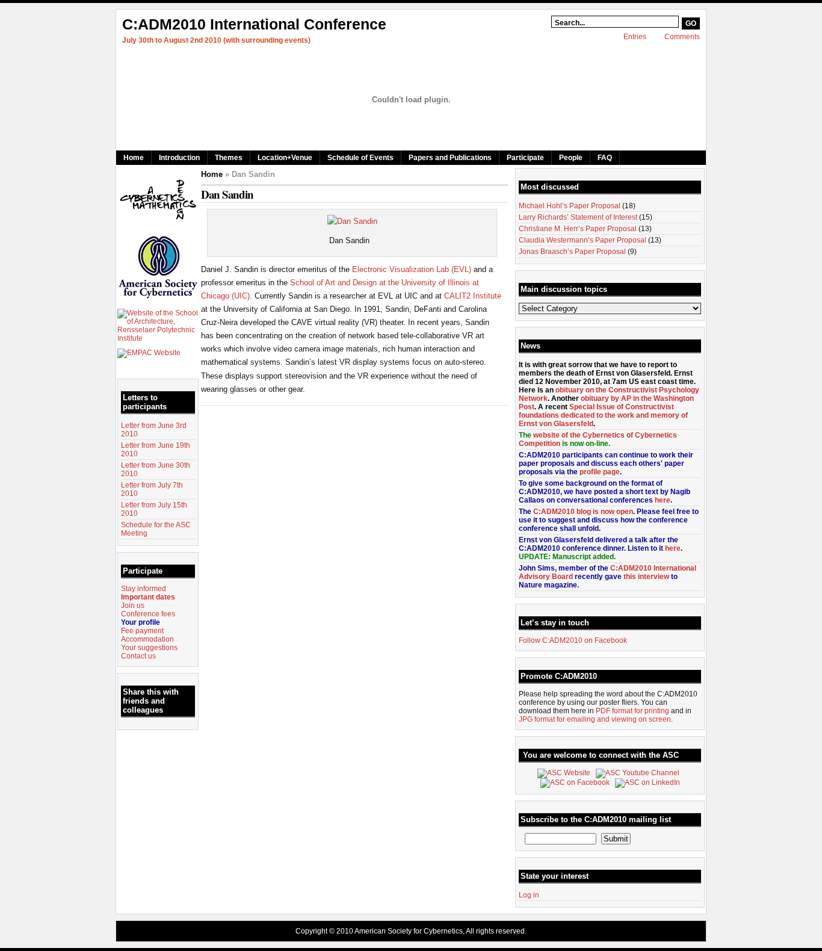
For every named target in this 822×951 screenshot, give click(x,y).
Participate (525, 157)
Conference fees (148, 614)
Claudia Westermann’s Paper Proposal (582, 240)
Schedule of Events (360, 157)
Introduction (179, 157)
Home (133, 157)
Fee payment (142, 631)
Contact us (138, 656)
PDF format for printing (632, 711)
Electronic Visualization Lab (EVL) (411, 269)
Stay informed (143, 588)
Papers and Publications (450, 157)
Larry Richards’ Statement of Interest (578, 217)
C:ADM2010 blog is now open (583, 511)
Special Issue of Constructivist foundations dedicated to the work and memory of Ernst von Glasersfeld (603, 415)
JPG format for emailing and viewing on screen (595, 719)
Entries (634, 37)
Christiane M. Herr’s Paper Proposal (578, 229)
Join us (132, 605)
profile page (599, 472)
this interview (646, 576)
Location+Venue (285, 157)
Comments (682, 37)
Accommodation (147, 639)
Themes (229, 157)
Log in (529, 895)
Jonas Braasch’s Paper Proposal (572, 251)
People (571, 157)
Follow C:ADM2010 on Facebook (573, 640)
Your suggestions (149, 647)
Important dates (148, 597)
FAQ (605, 157)
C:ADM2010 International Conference (254, 24)
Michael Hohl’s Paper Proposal (569, 206)
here (662, 500)
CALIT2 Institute (472, 296)
